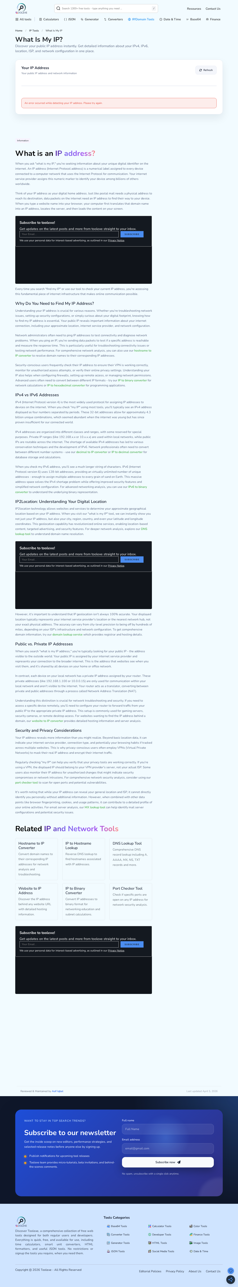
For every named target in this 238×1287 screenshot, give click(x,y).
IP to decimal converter (127, 452)
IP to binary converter (132, 380)
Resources (194, 9)
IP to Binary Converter (75, 890)
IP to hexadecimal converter (66, 385)
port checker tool (26, 783)
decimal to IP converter (91, 452)
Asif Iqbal (57, 1091)
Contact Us (213, 9)
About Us (195, 1271)
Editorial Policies (150, 1271)
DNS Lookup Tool (127, 843)
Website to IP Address (29, 890)
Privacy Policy (175, 1271)
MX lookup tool (95, 807)
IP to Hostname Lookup (78, 845)
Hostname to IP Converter (31, 845)
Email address (131, 1139)
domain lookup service (67, 635)
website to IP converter (47, 721)
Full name (128, 1120)
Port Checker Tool (127, 888)
